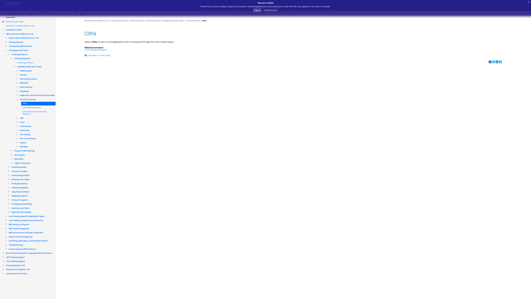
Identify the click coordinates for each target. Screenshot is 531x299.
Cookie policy (270, 10)
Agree (257, 10)
